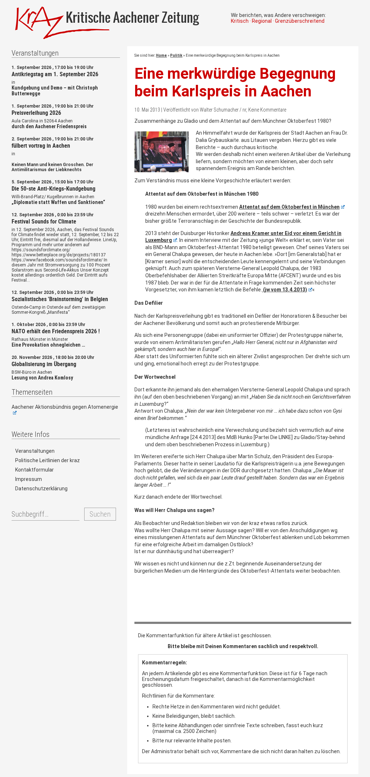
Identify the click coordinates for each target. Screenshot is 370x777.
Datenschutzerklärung (41, 488)
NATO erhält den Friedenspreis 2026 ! (56, 331)
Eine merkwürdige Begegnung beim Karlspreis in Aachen (235, 82)
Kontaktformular (34, 470)
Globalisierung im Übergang (44, 364)
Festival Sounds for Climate (44, 221)
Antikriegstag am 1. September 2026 (55, 74)
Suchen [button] (100, 514)
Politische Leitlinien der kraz (47, 460)
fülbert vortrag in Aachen (41, 145)
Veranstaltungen (35, 451)
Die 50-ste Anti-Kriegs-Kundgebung (53, 188)
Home (161, 55)
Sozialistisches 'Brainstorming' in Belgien (60, 299)
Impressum (28, 479)
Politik (176, 55)
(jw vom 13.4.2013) (284, 289)
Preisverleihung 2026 (36, 113)
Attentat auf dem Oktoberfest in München (289, 207)
